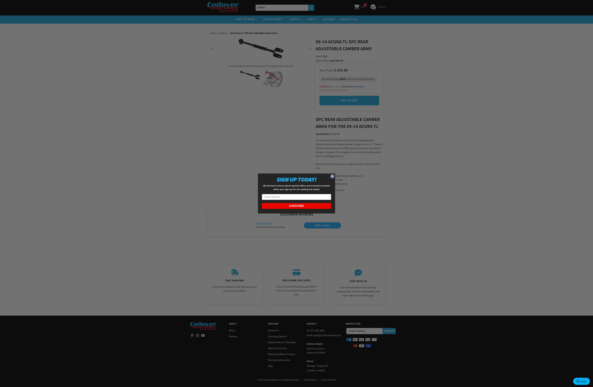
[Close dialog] (332, 176)
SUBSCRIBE (296, 206)
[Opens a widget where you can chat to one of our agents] (581, 381)
